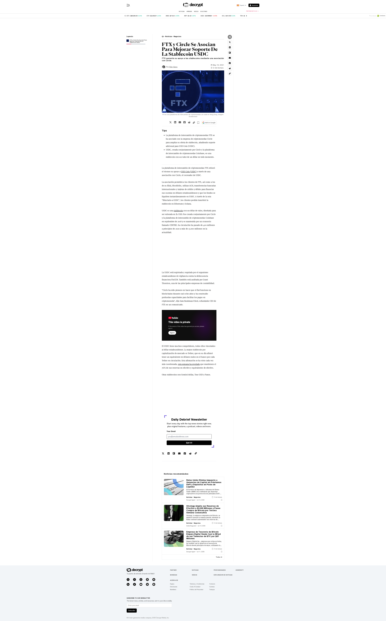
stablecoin (178, 210)
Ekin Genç (173, 67)
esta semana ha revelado (189, 364)
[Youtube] (141, 584)
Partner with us (251, 11)
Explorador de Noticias (223, 575)
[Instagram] (134, 579)
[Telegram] (153, 584)
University (240, 570)
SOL (223, 16)
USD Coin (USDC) (189, 171)
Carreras (212, 586)
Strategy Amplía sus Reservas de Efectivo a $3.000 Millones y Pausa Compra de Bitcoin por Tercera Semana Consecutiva (203, 509)
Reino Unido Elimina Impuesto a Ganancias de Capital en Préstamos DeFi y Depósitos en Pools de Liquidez (203, 483)
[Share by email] (180, 122)
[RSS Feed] (128, 584)
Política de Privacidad (196, 589)
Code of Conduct (195, 586)
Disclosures (173, 586)
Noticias (182, 11)
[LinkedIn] (147, 579)
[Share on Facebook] (184, 122)
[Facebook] (153, 579)
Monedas (173, 575)
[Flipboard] (147, 584)
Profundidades (220, 570)
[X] (128, 579)
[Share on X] (170, 122)
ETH (148, 16)
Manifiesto (173, 589)
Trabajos (212, 589)
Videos (196, 11)
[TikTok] (134, 584)
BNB (167, 16)
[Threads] (141, 579)
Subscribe (131, 610)
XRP (185, 16)
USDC (202, 16)
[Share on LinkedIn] (175, 122)
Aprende (189, 11)
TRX (241, 16)
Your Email (171, 431)
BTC (128, 16)
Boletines (203, 11)
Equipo (172, 584)
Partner (173, 570)
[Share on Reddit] (189, 122)
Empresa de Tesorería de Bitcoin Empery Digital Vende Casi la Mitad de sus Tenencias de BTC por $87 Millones (203, 535)
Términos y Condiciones (197, 584)
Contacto (212, 584)
